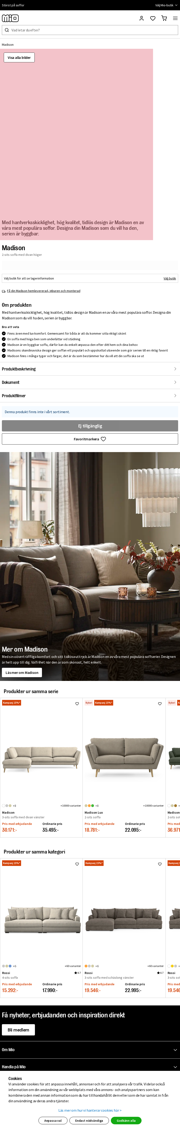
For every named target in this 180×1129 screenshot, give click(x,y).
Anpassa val (53, 1120)
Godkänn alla (126, 1120)
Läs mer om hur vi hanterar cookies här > (90, 1110)
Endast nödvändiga (89, 1120)
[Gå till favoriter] (153, 18)
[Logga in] (141, 18)
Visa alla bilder (19, 57)
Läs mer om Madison (22, 672)
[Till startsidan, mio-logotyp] (10, 18)
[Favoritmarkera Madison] (77, 703)
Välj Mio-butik (164, 5)
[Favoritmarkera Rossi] (77, 864)
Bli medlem (18, 1030)
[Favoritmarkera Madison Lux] (160, 703)
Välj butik (170, 278)
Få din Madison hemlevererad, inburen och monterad (43, 291)
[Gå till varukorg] (164, 18)
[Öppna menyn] (175, 18)
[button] (91, 1050)
